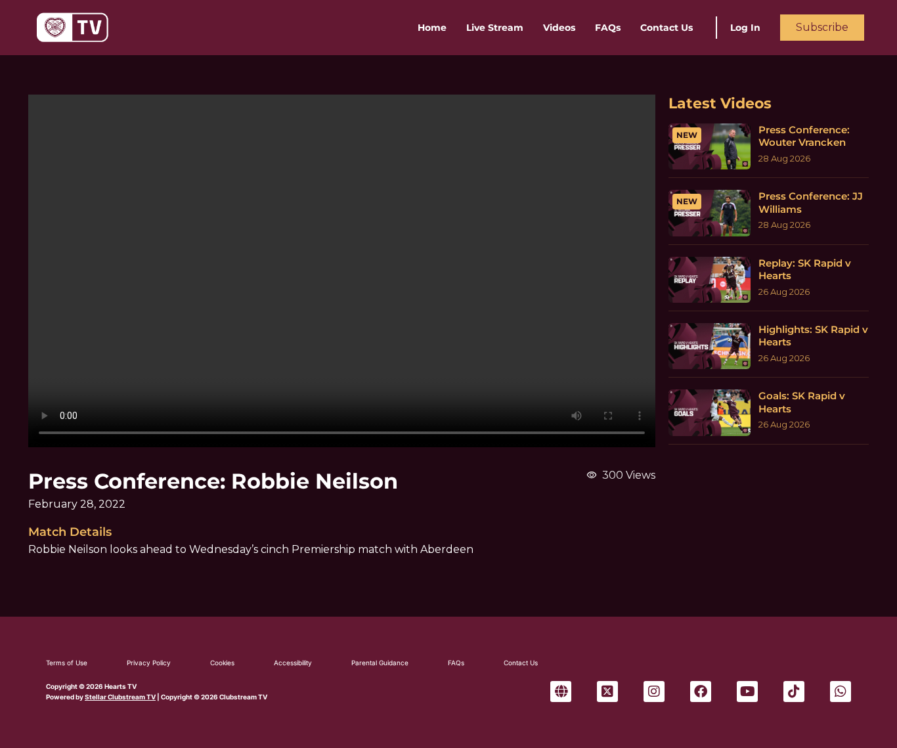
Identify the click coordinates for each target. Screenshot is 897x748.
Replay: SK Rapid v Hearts (804, 269)
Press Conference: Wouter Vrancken (804, 136)
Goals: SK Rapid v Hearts (801, 402)
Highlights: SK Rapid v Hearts (813, 336)
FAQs (608, 27)
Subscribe (822, 27)
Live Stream (494, 27)
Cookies (222, 663)
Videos (559, 27)
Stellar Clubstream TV (120, 697)
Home (432, 27)
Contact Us (666, 27)
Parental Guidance (379, 663)
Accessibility (293, 663)
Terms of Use (66, 663)
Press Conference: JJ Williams (810, 202)
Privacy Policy (149, 663)
